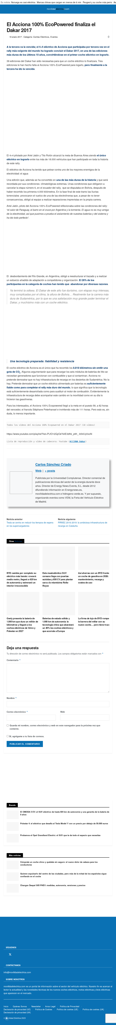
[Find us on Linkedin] (31, 954)
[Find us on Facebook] (5, 954)
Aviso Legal (50, 1006)
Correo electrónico (17, 711)
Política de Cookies (43, 1009)
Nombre (12, 698)
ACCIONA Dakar (77, 441)
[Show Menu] (5, 9)
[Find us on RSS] (21, 954)
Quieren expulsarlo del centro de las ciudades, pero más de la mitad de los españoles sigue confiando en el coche (63, 875)
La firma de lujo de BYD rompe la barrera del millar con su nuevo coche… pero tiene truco (94, 621)
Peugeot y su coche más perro (97, 2)
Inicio (6, 1006)
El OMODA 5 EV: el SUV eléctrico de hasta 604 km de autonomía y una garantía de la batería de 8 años (64, 813)
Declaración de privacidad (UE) (17, 1009)
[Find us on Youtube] (26, 954)
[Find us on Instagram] (15, 954)
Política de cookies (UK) (93, 1009)
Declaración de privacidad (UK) (17, 1012)
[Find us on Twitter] (10, 954)
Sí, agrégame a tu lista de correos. (26, 736)
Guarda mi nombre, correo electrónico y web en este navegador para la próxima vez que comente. (55, 727)
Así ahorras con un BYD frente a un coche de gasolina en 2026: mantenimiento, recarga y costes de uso (94, 577)
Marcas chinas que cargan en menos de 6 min (59, 2)
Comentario (14, 660)
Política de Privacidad (69, 1006)
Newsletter (36, 1006)
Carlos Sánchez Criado (53, 464)
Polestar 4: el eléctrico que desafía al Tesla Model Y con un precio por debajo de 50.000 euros (64, 823)
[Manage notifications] (6, 1018)
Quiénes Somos (20, 1006)
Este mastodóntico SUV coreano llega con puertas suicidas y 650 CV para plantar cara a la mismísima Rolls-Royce (57, 579)
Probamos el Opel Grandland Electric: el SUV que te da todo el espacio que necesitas (60, 835)
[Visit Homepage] (58, 9)
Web (62, 711)
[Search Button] (111, 9)
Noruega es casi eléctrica (23, 2)
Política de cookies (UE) (67, 1009)
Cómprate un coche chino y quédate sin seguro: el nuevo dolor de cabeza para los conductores (59, 863)
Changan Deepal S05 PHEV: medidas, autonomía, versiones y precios (52, 885)
